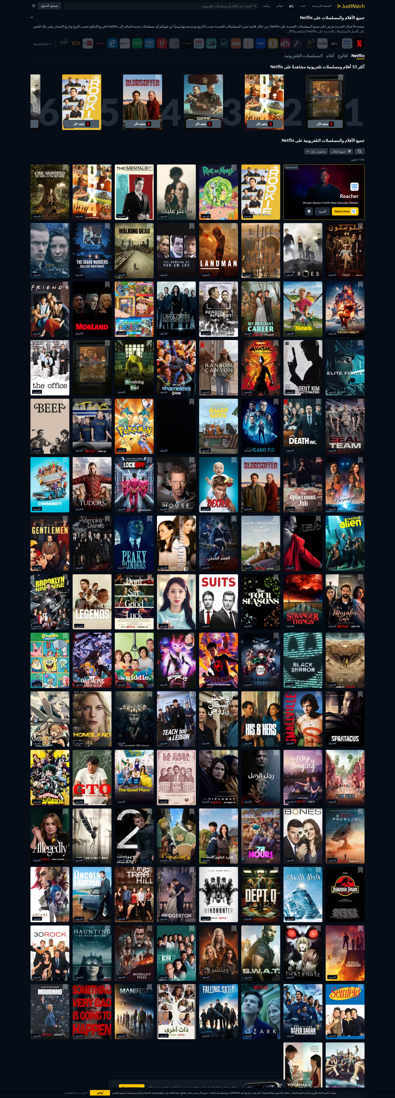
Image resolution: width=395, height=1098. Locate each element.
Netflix (358, 55)
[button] (325, 102)
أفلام (330, 55)
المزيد (322, 211)
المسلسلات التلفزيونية (303, 55)
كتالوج (343, 55)
